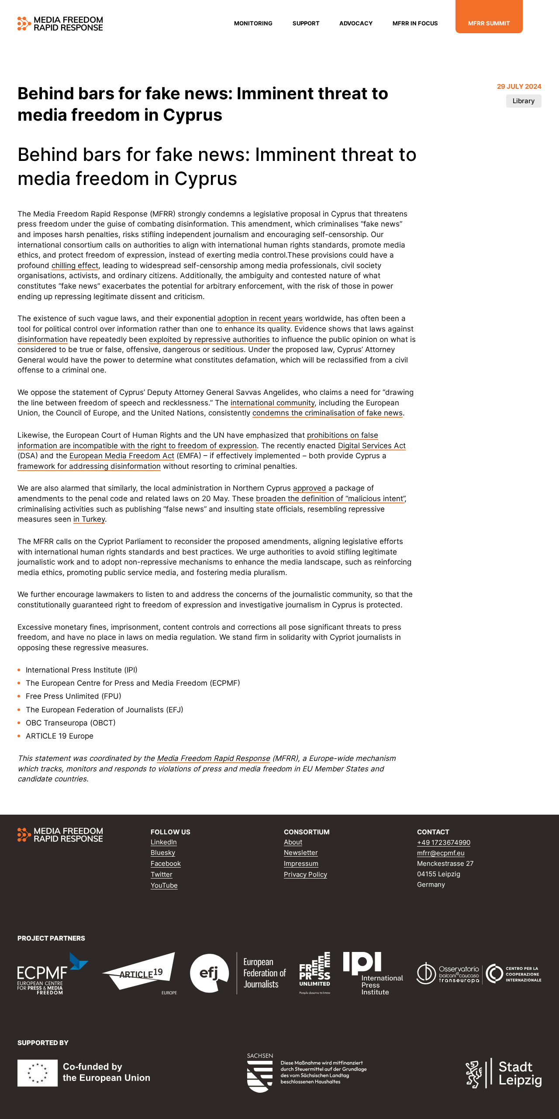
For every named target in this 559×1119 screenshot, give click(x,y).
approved (309, 488)
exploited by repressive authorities (209, 339)
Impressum (301, 863)
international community (272, 402)
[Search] (537, 23)
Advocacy (356, 23)
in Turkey (89, 519)
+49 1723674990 (443, 842)
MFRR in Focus (415, 23)
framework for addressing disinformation (89, 466)
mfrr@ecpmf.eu (441, 853)
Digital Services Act (372, 445)
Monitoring (253, 23)
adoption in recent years (260, 318)
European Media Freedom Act (121, 455)
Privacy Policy (305, 874)
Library (524, 100)
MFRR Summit (489, 23)
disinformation (42, 339)
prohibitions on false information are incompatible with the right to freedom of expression (197, 440)
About (293, 842)
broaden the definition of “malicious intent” (330, 498)
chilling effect (75, 265)
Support (306, 23)
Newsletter (301, 852)
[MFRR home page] (60, 24)
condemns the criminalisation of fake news (327, 413)
